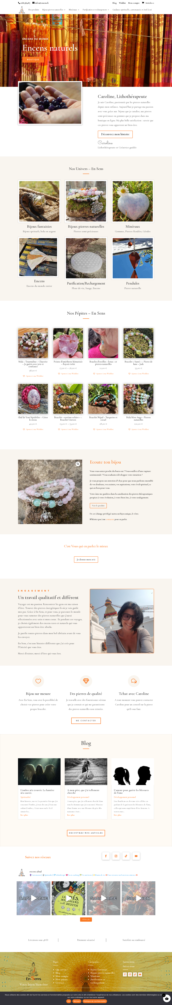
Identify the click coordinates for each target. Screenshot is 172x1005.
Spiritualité (26, 797)
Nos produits (33, 10)
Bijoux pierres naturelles (52, 10)
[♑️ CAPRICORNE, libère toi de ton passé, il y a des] (33, 898)
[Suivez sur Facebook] (106, 856)
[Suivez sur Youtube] (136, 856)
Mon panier (61, 979)
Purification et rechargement (95, 10)
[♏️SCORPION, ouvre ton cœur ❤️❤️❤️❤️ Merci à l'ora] (138, 898)
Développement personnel (78, 797)
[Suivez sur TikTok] (126, 856)
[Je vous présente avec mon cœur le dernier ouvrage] (68, 898)
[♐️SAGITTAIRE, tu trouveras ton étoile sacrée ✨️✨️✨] (103, 898)
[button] (33, 376)
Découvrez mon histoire (115, 134)
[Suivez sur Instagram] (116, 856)
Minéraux (73, 10)
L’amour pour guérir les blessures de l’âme (131, 791)
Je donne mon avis (86, 559)
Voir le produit (98, 505)
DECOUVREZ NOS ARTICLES (86, 833)
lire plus (24, 815)
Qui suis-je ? (62, 969)
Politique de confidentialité (95, 1001)
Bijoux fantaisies (99, 969)
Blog (114, 3)
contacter (110, 519)
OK (68, 1001)
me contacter (86, 720)
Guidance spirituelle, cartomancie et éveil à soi (132, 10)
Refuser (77, 1001)
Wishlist (122, 3)
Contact (60, 982)
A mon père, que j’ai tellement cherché (83, 791)
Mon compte (134, 3)
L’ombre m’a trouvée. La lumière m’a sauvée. (37, 791)
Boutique (33, 59)
